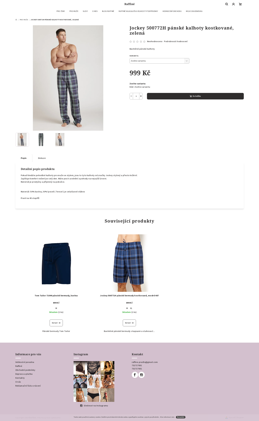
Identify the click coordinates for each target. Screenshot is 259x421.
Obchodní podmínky (25, 370)
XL (131, 308)
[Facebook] (135, 375)
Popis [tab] (24, 158)
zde (172, 417)
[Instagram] (141, 375)
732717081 (137, 365)
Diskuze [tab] (42, 158)
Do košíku (197, 96)
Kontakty (20, 377)
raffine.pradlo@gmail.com (145, 362)
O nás (18, 381)
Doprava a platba (24, 374)
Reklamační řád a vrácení (28, 385)
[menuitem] (60, 11)
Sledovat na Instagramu (96, 405)
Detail (55, 323)
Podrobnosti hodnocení (175, 41)
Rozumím (180, 417)
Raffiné (18, 366)
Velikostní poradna (24, 362)
